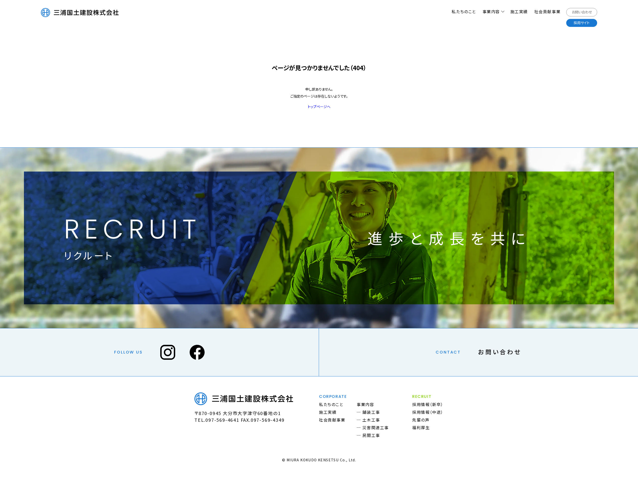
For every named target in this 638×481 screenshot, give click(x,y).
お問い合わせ (499, 351)
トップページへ (319, 106)
